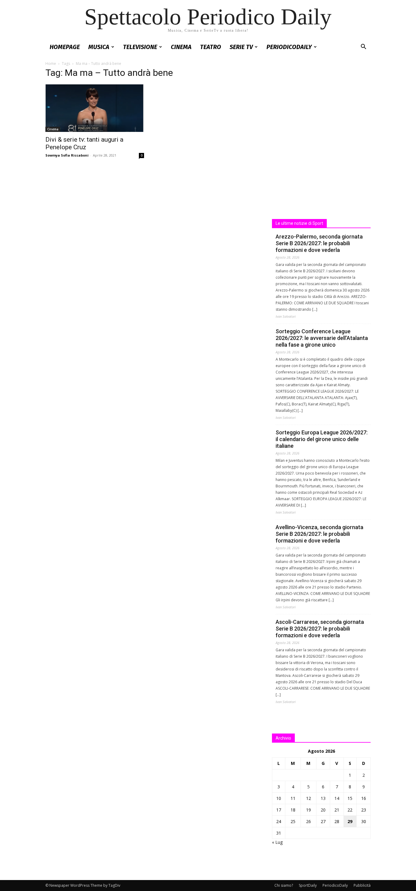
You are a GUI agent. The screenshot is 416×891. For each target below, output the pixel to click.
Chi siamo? (283, 885)
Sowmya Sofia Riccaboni (67, 155)
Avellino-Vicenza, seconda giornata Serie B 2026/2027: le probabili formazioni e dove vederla (319, 534)
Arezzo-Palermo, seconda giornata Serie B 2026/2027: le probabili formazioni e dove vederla (319, 243)
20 (323, 810)
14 (336, 798)
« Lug (277, 842)
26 (308, 821)
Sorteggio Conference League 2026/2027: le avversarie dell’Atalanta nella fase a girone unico (322, 338)
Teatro (210, 47)
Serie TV (241, 47)
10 (278, 798)
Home (50, 63)
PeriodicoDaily (289, 47)
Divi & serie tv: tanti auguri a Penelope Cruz (84, 143)
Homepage (65, 47)
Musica (98, 47)
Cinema (181, 47)
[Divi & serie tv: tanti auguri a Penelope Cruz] (94, 108)
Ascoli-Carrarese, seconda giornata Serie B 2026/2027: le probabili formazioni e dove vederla (320, 628)
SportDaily (308, 885)
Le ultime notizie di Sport (299, 223)
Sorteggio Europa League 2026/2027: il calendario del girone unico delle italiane (322, 439)
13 (323, 798)
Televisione (140, 47)
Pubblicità (362, 885)
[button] (363, 47)
